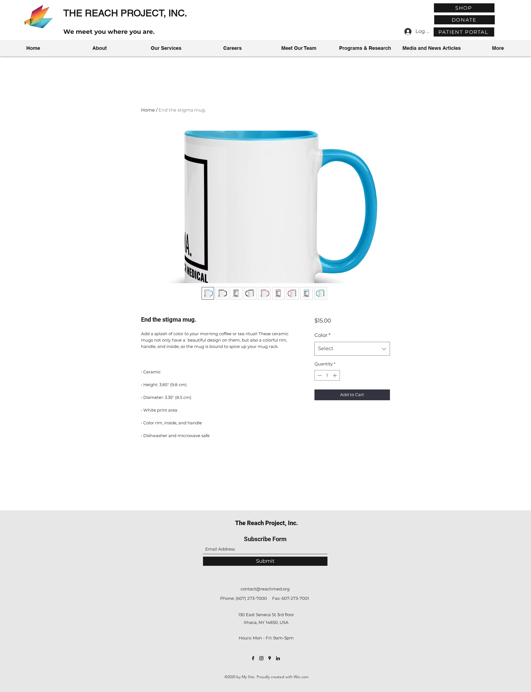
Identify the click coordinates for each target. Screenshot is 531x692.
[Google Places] (269, 658)
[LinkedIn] (278, 658)
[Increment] (335, 375)
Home (148, 110)
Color (322, 335)
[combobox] (352, 349)
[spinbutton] (327, 375)
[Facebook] (253, 658)
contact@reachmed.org (265, 589)
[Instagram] (261, 658)
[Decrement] (319, 375)
